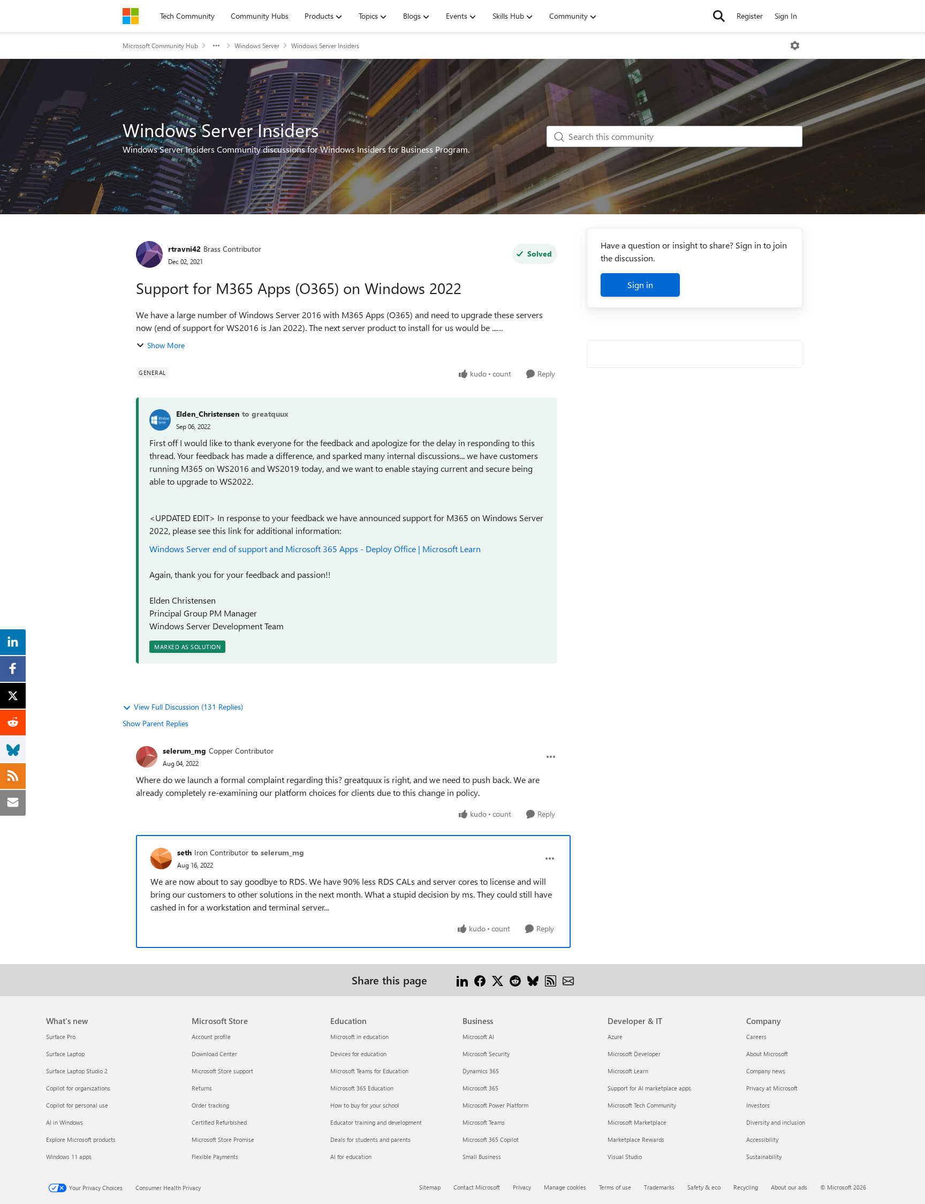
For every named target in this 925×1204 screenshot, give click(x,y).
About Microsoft (767, 1054)
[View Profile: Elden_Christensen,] (160, 420)
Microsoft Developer (634, 1054)
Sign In (786, 16)
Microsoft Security (486, 1054)
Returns (202, 1088)
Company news (765, 1071)
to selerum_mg (277, 852)
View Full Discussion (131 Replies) (188, 707)
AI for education (350, 1157)
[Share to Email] (568, 979)
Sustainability (764, 1157)
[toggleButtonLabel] (794, 45)
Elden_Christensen (207, 414)
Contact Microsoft (476, 1187)
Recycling (745, 1187)
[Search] (718, 16)
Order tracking (210, 1105)
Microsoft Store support (222, 1071)
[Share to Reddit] (515, 979)
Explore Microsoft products (81, 1139)
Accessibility (762, 1139)
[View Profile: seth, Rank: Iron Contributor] (161, 858)
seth (184, 852)
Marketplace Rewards (636, 1139)
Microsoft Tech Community (642, 1105)
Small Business (481, 1157)
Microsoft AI (478, 1037)
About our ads (789, 1187)
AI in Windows (64, 1122)
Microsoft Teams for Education (369, 1071)
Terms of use (615, 1187)
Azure (615, 1037)
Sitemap (430, 1187)
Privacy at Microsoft (772, 1088)
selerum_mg (184, 751)
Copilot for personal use (77, 1105)
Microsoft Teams (483, 1122)
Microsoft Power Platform (495, 1105)
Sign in (640, 284)
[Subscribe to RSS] (550, 979)
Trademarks (659, 1187)
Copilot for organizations (78, 1088)
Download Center (214, 1054)
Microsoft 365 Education (361, 1088)
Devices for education (358, 1054)
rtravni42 (184, 249)
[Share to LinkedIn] (462, 979)
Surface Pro (60, 1037)
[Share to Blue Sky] (533, 979)
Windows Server (256, 45)
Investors (758, 1105)
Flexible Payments (215, 1157)
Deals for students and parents (370, 1139)
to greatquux (265, 414)
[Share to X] (497, 979)
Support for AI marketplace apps (649, 1088)
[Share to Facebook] (480, 979)
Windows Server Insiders (325, 45)
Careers (756, 1037)
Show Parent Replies (155, 723)
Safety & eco (704, 1187)
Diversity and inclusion (775, 1122)
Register (750, 16)
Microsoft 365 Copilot (490, 1139)
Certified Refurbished (219, 1122)
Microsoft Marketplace (637, 1122)
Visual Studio (625, 1157)
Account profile (211, 1037)
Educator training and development (376, 1122)
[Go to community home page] (131, 16)
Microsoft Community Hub (160, 45)
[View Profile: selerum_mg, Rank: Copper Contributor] (146, 756)
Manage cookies (565, 1187)
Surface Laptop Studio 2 (77, 1071)
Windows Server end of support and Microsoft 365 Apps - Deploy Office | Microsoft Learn (316, 548)
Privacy (522, 1187)
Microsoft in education (359, 1037)
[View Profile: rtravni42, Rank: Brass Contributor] (149, 254)
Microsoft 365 (480, 1088)
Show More (166, 345)
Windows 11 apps (69, 1157)
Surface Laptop (65, 1054)
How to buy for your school (364, 1105)
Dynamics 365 (480, 1071)
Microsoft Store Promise (223, 1139)
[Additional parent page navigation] (216, 45)
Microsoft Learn (628, 1071)
